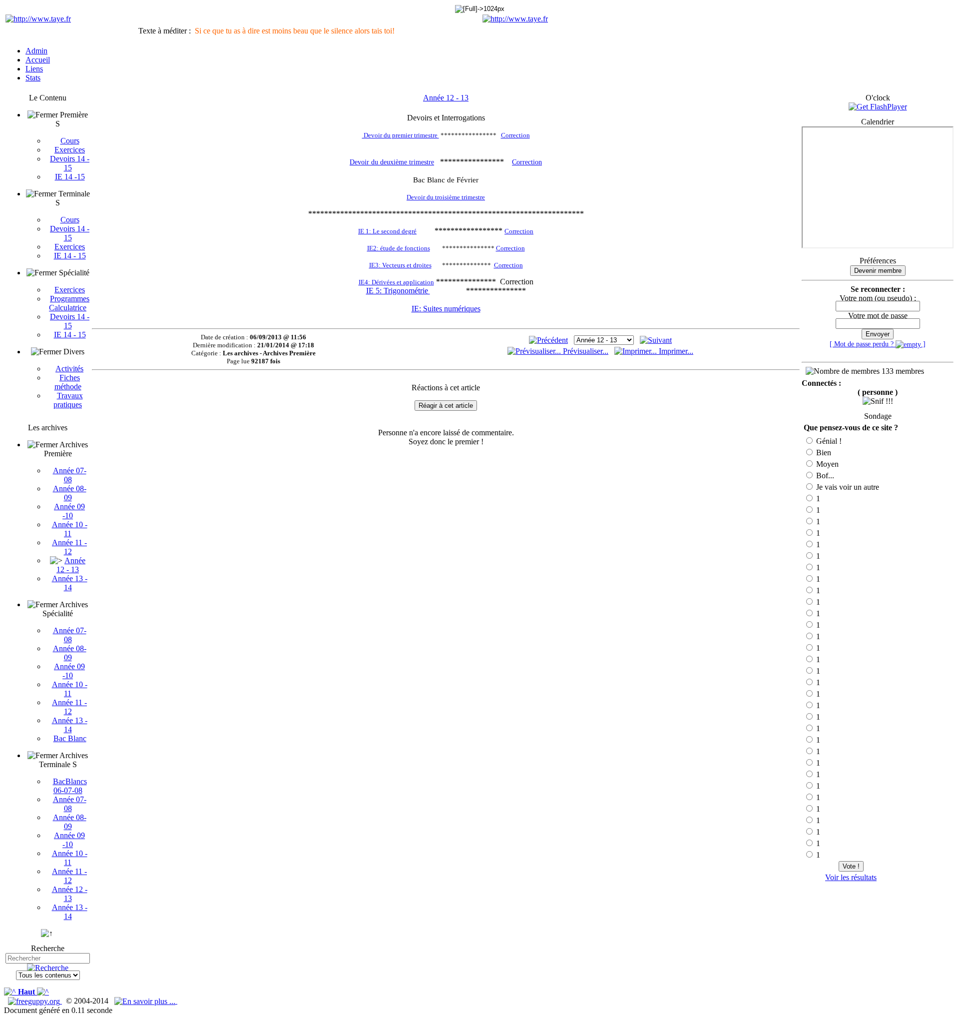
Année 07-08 (69, 475)
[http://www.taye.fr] (38, 18)
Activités (69, 368)
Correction (515, 135)
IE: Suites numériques (446, 308)
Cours (69, 140)
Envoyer (878, 334)
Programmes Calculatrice (69, 303)
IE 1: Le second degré (387, 231)
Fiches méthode (67, 382)
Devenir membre (878, 270)
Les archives (47, 427)
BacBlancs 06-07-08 (70, 786)
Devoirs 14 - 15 (69, 163)
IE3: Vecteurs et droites (400, 265)
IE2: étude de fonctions (398, 248)
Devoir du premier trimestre (400, 135)
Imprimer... (675, 351)
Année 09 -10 (69, 511)
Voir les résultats (851, 877)
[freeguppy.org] (35, 1001)
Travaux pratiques (68, 400)
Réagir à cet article (446, 405)
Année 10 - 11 (69, 529)
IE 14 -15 (70, 176)
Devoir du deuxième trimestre (392, 162)
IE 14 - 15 (70, 255)
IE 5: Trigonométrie (398, 290)
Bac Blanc (69, 738)
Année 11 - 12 (69, 547)
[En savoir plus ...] (145, 1001)
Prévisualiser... (584, 351)
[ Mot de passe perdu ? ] (878, 344)
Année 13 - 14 (69, 583)
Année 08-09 (69, 493)
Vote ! (851, 866)
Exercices (69, 149)
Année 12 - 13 (70, 565)
